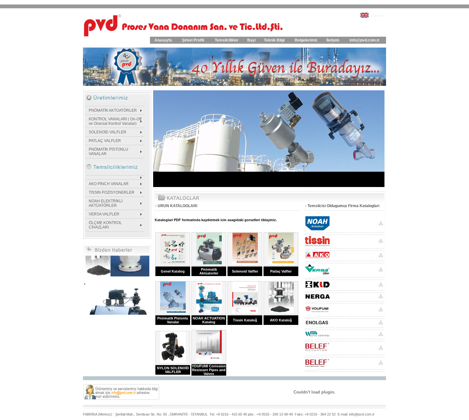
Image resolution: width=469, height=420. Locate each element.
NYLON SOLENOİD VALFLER (173, 370)
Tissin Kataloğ (245, 320)
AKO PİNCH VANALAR (109, 184)
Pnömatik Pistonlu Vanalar (172, 320)
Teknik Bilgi (274, 40)
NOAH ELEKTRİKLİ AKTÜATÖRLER (106, 203)
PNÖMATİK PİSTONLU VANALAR (108, 151)
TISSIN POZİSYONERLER (111, 192)
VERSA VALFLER (104, 214)
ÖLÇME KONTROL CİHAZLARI (105, 225)
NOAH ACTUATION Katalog (209, 320)
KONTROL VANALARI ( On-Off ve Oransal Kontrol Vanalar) (115, 121)
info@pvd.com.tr (365, 40)
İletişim (332, 40)
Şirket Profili (193, 40)
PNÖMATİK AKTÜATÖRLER (113, 110)
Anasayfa (163, 40)
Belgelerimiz (306, 40)
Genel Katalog (173, 271)
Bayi (251, 40)
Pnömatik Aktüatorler (208, 271)
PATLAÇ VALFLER (105, 141)
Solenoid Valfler (245, 271)
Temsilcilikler (227, 40)
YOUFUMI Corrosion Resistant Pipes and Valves (209, 370)
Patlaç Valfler (281, 271)
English (377, 15)
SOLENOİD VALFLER (107, 132)
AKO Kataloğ (281, 320)
